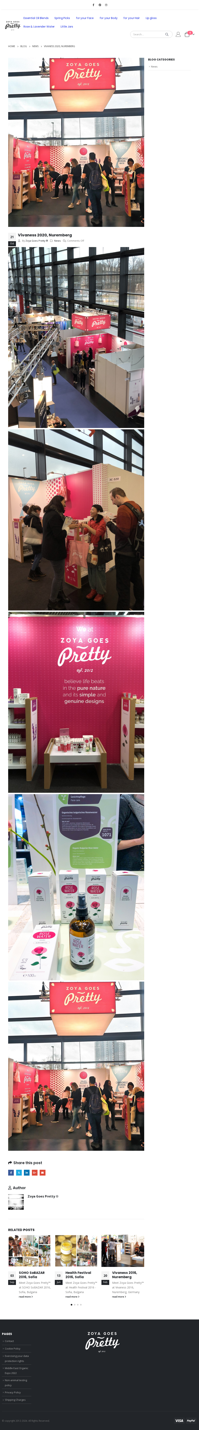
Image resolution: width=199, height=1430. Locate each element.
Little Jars (67, 27)
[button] (71, 1304)
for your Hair (131, 18)
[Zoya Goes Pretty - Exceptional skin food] (13, 25)
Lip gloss (151, 18)
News (57, 240)
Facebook (11, 1172)
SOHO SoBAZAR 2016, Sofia (32, 1274)
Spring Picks (62, 18)
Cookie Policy (12, 1348)
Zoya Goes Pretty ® (36, 240)
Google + (35, 1172)
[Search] (166, 34)
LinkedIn (27, 1172)
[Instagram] (106, 5)
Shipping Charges (15, 1399)
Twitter (19, 1172)
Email (42, 1172)
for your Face (85, 18)
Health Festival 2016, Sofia (78, 1274)
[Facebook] (93, 5)
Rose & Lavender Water (39, 27)
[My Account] (178, 34)
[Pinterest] (100, 5)
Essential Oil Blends (36, 18)
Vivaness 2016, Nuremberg (124, 1274)
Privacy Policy (13, 1392)
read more (25, 1296)
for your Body (108, 18)
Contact (9, 1341)
